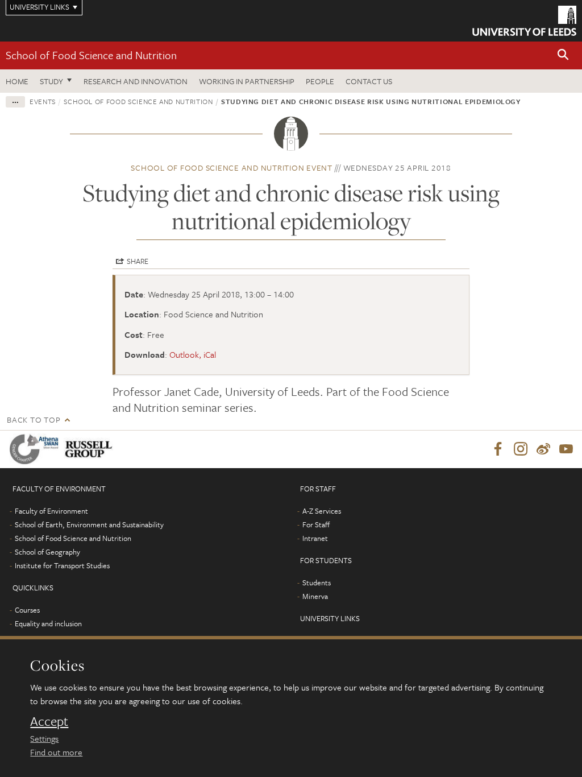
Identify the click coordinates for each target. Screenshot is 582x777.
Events (43, 101)
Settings (44, 738)
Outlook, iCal (192, 354)
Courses (27, 609)
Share (137, 261)
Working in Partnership (246, 81)
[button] (563, 55)
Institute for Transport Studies (62, 565)
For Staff (316, 524)
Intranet (315, 538)
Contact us (369, 81)
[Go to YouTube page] (566, 449)
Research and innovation (136, 81)
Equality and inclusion (48, 623)
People (320, 81)
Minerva (315, 596)
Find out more (56, 752)
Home (17, 81)
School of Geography (47, 551)
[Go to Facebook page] (498, 449)
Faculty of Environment (51, 510)
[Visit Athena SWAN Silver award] (36, 449)
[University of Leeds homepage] (524, 21)
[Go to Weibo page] (543, 449)
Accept (49, 721)
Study (51, 81)
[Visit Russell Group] (91, 449)
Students (316, 582)
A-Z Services (321, 510)
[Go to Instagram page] (520, 449)
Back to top (33, 419)
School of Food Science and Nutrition (91, 55)
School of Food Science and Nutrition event (231, 167)
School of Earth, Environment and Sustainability (89, 524)
